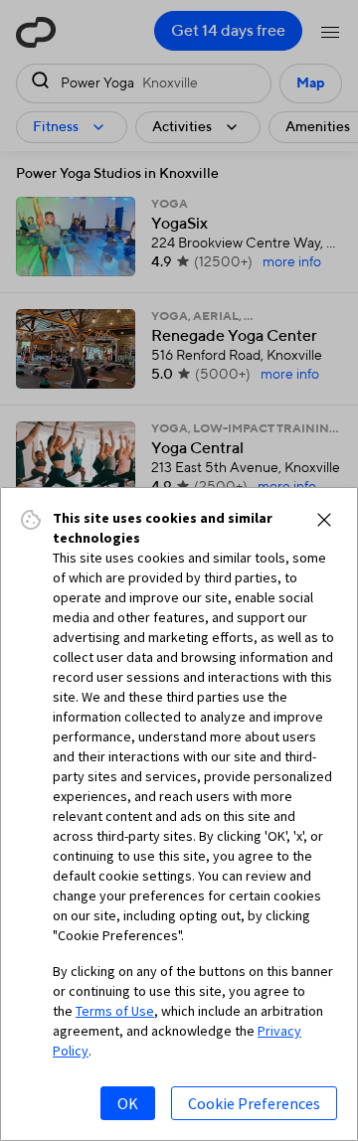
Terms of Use (115, 1011)
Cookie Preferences (254, 1103)
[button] (324, 520)
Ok (127, 1103)
